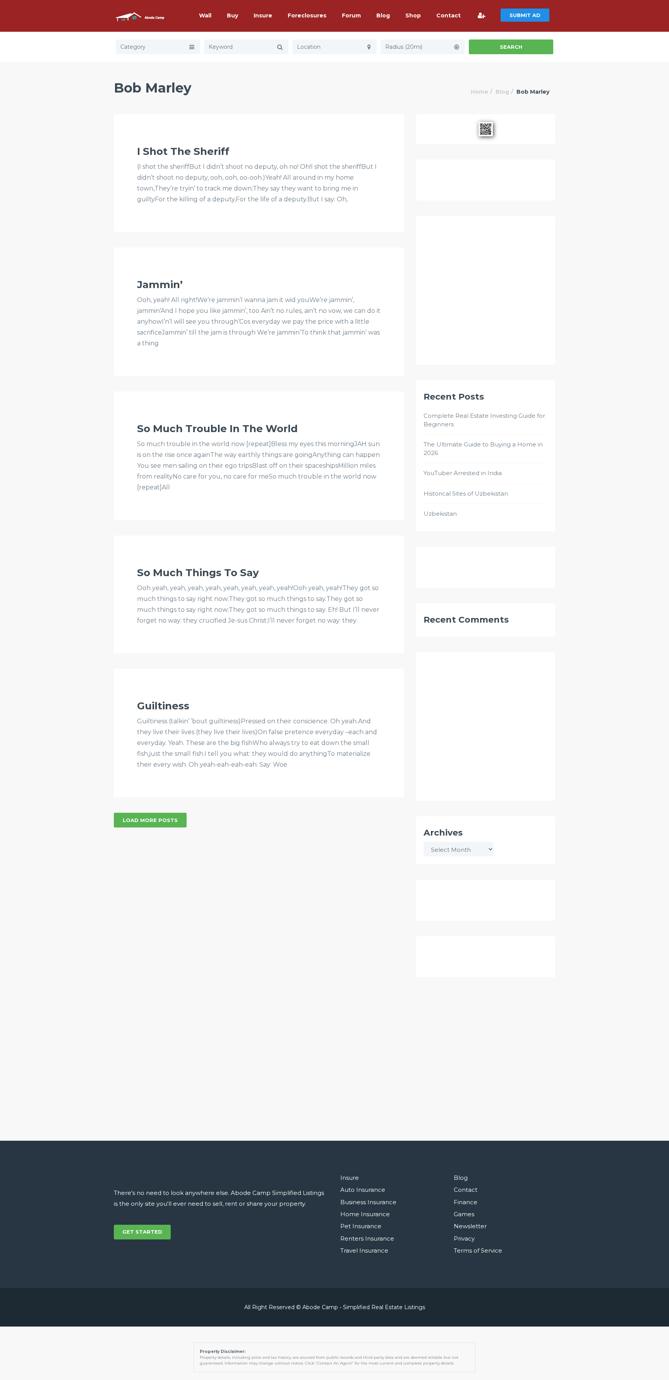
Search (511, 47)
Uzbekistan (440, 513)
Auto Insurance (362, 1189)
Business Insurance (368, 1202)
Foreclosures (307, 15)
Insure (263, 15)
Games (464, 1214)
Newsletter (470, 1226)
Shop (413, 15)
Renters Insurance (367, 1238)
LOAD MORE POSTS (150, 820)
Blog (383, 15)
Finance (465, 1202)
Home (479, 91)
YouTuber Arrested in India (463, 473)
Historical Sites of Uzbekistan (466, 493)
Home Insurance (365, 1214)
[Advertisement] (485, 293)
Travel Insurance (364, 1250)
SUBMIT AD (524, 15)
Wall (205, 15)
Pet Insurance (360, 1226)
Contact (448, 15)
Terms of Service (478, 1250)
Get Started (142, 1232)
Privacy (464, 1238)
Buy (232, 15)
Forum (351, 15)
